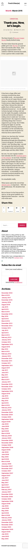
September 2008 (7, 447)
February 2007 (7, 489)
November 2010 (7, 386)
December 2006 (7, 494)
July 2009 (5, 424)
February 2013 (6, 337)
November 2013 (7, 326)
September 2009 (7, 419)
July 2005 (5, 534)
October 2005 (6, 527)
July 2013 (5, 330)
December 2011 (7, 358)
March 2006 (6, 515)
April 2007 (5, 485)
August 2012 (6, 347)
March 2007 (6, 487)
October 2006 (6, 499)
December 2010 (7, 384)
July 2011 (5, 370)
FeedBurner (18, 282)
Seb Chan (10, 30)
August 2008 (6, 450)
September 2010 (7, 391)
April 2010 (5, 403)
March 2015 (6, 311)
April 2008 (5, 459)
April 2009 (5, 431)
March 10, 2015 (20, 30)
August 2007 (6, 475)
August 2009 (6, 421)
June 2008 (5, 454)
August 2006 (6, 503)
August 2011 (6, 368)
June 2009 (5, 426)
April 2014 (5, 318)
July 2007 (5, 478)
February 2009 (7, 436)
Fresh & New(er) (14, 3)
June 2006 (5, 508)
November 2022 (7, 293)
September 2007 (7, 473)
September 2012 (7, 344)
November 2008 (7, 443)
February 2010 (6, 407)
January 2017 (6, 297)
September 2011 (7, 365)
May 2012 (5, 349)
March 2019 (6, 295)
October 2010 (6, 389)
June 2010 (5, 398)
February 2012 (6, 354)
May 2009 (5, 429)
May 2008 (5, 457)
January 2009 (6, 438)
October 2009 (6, 417)
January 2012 (6, 356)
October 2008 (6, 445)
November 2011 (7, 361)
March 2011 (5, 379)
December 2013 (7, 323)
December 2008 (7, 440)
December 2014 (7, 314)
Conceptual (14, 18)
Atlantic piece (6, 185)
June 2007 (5, 480)
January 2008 (6, 464)
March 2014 (6, 321)
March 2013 (6, 335)
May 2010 (5, 400)
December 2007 (7, 466)
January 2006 (6, 520)
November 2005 (7, 525)
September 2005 (7, 529)
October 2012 (6, 342)
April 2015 (5, 309)
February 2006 (7, 517)
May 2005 (5, 539)
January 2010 (6, 410)
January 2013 (6, 340)
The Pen (15, 46)
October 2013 (6, 328)
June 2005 (5, 536)
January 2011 (6, 382)
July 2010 (5, 396)
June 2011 (5, 372)
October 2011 (6, 363)
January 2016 (6, 302)
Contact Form (18, 258)
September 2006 (7, 501)
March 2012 (5, 351)
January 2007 (6, 492)
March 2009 (6, 433)
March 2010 (6, 405)
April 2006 (5, 513)
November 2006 (7, 496)
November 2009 (7, 414)
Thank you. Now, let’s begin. (14, 24)
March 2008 (6, 461)
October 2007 (6, 471)
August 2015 (6, 304)
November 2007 (7, 468)
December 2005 (7, 522)
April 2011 (5, 377)
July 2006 (5, 506)
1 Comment (15, 32)
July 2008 (5, 452)
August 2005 (6, 532)
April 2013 (5, 333)
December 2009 (7, 412)
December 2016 (7, 300)
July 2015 (5, 307)
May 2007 (5, 482)
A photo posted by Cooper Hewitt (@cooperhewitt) (13, 88)
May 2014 (5, 316)
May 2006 (5, 510)
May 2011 (5, 375)
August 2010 (6, 393)
